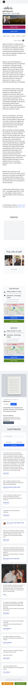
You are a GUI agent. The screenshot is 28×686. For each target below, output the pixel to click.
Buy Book (14, 404)
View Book (6, 404)
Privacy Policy (10, 680)
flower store (21, 207)
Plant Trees (14, 321)
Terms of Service (18, 680)
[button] (14, 308)
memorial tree (21, 205)
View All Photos (14, 269)
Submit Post (14, 445)
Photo (18, 36)
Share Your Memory (8, 422)
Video (13, 36)
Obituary (6, 36)
